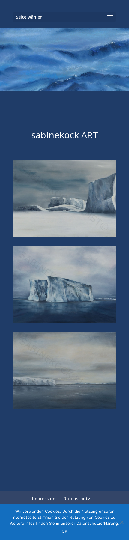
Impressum (44, 498)
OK (64, 531)
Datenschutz (76, 498)
